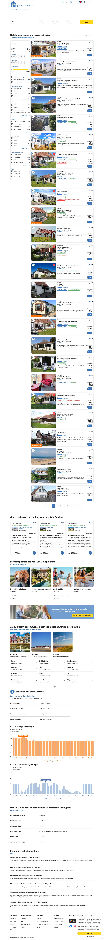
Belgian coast (79, 905)
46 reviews (65, 83)
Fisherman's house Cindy (63, 228)
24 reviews (65, 287)
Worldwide (13, 927)
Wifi (22, 91)
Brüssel (49, 860)
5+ (24, 56)
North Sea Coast (43, 860)
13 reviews (65, 324)
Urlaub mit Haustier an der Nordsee (66, 62)
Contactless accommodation (22, 121)
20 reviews (65, 454)
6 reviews (65, 435)
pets (22, 105)
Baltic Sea (13, 921)
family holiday (22, 129)
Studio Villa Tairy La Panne (64, 377)
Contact (39, 927)
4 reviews (65, 491)
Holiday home (22, 154)
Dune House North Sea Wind (65, 117)
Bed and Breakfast (22, 162)
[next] (76, 506)
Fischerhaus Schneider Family (65, 414)
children (22, 107)
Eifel (54, 860)
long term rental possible (22, 112)
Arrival (41, 21)
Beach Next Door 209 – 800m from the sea (68, 303)
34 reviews (65, 250)
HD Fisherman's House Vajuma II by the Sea (69, 265)
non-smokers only (22, 110)
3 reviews (65, 120)
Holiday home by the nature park (66, 395)
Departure (55, 21)
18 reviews (65, 472)
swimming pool (22, 88)
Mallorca (12, 924)
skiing (22, 140)
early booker (22, 176)
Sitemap (12, 930)
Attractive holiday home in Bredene (67, 154)
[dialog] (89, 926)
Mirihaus (59, 284)
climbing (22, 145)
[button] (89, 936)
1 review (65, 305)
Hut (22, 159)
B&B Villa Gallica (61, 432)
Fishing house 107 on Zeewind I (65, 173)
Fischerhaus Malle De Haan (64, 210)
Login (66, 1)
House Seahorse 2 (62, 136)
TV (22, 96)
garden (22, 93)
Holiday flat (22, 157)
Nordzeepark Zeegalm (63, 247)
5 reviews (65, 46)
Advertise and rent (59, 918)
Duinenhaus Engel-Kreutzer (64, 340)
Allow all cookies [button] (89, 933)
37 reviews (65, 268)
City (13, 21)
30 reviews (65, 157)
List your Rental (89, 1)
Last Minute (22, 173)
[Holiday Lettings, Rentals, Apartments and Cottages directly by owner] (22, 6)
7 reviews (65, 176)
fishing (22, 138)
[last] (79, 506)
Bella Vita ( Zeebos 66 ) (63, 43)
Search (86, 22)
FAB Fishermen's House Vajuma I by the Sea (69, 99)
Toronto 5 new (61, 451)
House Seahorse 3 (62, 191)
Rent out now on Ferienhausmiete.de (82, 615)
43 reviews (65, 101)
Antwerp (64, 878)
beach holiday (22, 126)
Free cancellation (22, 82)
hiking (22, 143)
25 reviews (65, 398)
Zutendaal (12, 906)
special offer (22, 171)
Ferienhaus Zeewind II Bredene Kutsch (67, 358)
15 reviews (65, 231)
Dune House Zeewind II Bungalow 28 (67, 80)
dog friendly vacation (22, 124)
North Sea (13, 918)
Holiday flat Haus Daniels (64, 469)
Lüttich (69, 878)
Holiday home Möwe (62, 488)
